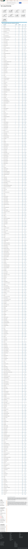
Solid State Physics (6, 123)
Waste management (6, 108)
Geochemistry (5, 343)
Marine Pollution (5, 182)
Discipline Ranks (2, 510)
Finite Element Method (6, 267)
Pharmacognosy (5, 366)
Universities (3, 4)
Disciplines (20, 534)
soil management (6, 358)
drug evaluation (5, 152)
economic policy (5, 42)
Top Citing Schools (2, 528)
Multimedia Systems (6, 259)
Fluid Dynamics (5, 484)
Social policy (5, 359)
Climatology (5, 303)
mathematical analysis (6, 174)
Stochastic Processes (6, 369)
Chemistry (5, 38)
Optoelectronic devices (6, 204)
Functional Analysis (6, 333)
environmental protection (6, 266)
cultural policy (5, 461)
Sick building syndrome (6, 233)
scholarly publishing (6, 377)
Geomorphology (5, 332)
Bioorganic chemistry (6, 248)
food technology (5, 417)
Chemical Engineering (6, 39)
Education (5, 142)
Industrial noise (5, 340)
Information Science (6, 421)
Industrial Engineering (6, 252)
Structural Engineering (6, 64)
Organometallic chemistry (7, 274)
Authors (10, 534)
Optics (4, 175)
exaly (0, 4)
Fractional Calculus (6, 446)
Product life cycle (6, 148)
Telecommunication (6, 126)
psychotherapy (5, 491)
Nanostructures (5, 344)
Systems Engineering (6, 348)
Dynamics (5, 278)
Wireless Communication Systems (8, 185)
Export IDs (15, 543)
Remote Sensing (6, 159)
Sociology (5, 97)
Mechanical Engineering (6, 101)
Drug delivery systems (6, 137)
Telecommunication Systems (7, 457)
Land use (5, 462)
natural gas (5, 83)
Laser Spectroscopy (6, 392)
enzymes (5, 451)
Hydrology (5, 226)
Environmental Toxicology (7, 296)
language (5, 141)
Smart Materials (5, 432)
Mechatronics (5, 277)
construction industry (6, 251)
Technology (5, 138)
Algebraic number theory (6, 403)
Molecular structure (6, 285)
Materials (5, 104)
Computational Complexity (7, 487)
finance (4, 130)
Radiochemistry (5, 428)
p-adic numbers (5, 402)
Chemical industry (6, 200)
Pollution (5, 27)
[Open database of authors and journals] (2, 0)
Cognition (5, 494)
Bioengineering (5, 82)
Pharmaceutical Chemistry (7, 244)
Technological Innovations (7, 435)
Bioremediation (5, 429)
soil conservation (6, 465)
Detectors (5, 208)
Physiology (5, 314)
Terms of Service (2, 537)
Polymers (5, 93)
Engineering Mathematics (7, 89)
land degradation (6, 469)
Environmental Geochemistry (7, 186)
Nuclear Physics (5, 71)
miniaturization (5, 178)
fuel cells (5, 326)
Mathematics (5, 86)
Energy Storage (5, 318)
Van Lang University (7, 4)
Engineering (5, 115)
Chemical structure (6, 310)
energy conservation (6, 156)
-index (2, 513)
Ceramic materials (6, 388)
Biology (4, 284)
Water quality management (7, 90)
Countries (11, 540)
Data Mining (5, 395)
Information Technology (6, 153)
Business (5, 164)
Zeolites (4, 215)
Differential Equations (6, 321)
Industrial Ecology (6, 373)
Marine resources (6, 219)
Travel (4, 193)
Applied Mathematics (6, 381)
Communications (6, 473)
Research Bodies (11, 539)
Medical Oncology (6, 425)
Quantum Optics (5, 387)
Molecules (5, 112)
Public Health (5, 189)
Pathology (5, 424)
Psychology (5, 270)
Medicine (5, 105)
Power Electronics (6, 355)
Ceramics (5, 483)
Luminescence (5, 406)
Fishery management (6, 443)
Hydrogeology (5, 480)
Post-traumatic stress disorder (7, 299)
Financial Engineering (6, 384)
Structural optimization (6, 207)
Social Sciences (5, 72)
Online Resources (21, 537)
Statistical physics (6, 163)
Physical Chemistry (6, 458)
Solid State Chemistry (6, 255)
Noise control (5, 337)
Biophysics (5, 167)
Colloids (5, 56)
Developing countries (6, 79)
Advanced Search (2, 543)
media (4, 476)
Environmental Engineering (7, 181)
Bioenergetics (5, 289)
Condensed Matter (6, 127)
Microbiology (5, 263)
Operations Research (6, 351)
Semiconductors (5, 281)
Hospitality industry (6, 240)
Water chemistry (5, 439)
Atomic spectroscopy (6, 391)
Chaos (4, 237)
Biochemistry (5, 60)
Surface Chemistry (6, 67)
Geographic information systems (7, 61)
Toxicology (5, 57)
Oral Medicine (5, 399)
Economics (5, 46)
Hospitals (11, 538)
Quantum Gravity (6, 245)
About (1, 534)
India (4, 440)
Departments (11, 537)
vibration (5, 336)
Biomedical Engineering (6, 171)
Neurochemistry (5, 273)
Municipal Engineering (6, 300)
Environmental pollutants (7, 436)
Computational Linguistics (7, 211)
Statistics (5, 329)
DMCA (1, 538)
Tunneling (5, 241)
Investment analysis (6, 447)
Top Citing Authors (2, 525)
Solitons (4, 234)
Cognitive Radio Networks (7, 288)
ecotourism (5, 262)
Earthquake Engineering (6, 116)
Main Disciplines (2, 505)
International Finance (6, 145)
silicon (4, 380)
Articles (1, 516)
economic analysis (6, 50)
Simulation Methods (6, 325)
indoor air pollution (6, 230)
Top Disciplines (12, 4)
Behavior (5, 354)
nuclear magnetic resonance (7, 370)
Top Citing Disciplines (2, 531)
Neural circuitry (5, 170)
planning (5, 362)
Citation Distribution (2, 520)
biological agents (6, 450)
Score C (1, 514)
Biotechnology (5, 68)
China (4, 75)
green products (5, 149)
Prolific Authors (2, 502)
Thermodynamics (6, 454)
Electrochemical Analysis (7, 468)
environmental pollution (6, 28)
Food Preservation (6, 414)
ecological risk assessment (7, 376)
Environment (5, 31)
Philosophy (5, 410)
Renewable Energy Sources (7, 53)
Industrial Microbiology (6, 413)
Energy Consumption (6, 256)
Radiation (5, 307)
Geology (5, 365)
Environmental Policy (6, 35)
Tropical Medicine (6, 197)
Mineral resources (6, 45)
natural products (5, 134)
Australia (5, 49)
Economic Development (6, 78)
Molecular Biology (6, 160)
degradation (5, 479)
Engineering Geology (6, 131)
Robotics (5, 119)
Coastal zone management (7, 218)
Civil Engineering (6, 347)
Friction (4, 229)
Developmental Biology (6, 322)
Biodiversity (5, 311)
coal (4, 34)
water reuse (5, 292)
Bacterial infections (6, 196)
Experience (5, 472)
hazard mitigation (6, 222)
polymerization (5, 94)
